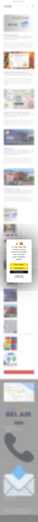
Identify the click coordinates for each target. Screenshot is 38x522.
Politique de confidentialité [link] (19, 276)
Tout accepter (19, 265)
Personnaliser (19, 272)
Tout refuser (19, 268)
